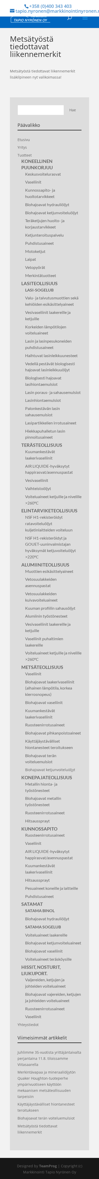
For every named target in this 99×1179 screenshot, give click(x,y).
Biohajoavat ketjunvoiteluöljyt (50, 769)
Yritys (22, 147)
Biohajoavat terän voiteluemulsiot (46, 1118)
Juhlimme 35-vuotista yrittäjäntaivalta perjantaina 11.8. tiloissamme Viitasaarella (49, 1058)
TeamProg (48, 1165)
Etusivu (24, 139)
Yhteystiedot (28, 1024)
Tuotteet (25, 155)
